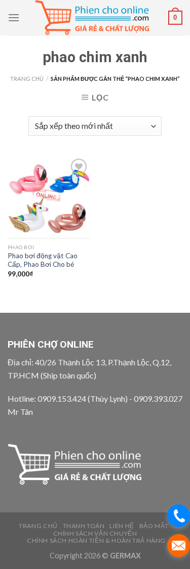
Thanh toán (84, 526)
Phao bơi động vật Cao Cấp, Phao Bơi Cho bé (43, 260)
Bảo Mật (154, 526)
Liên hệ (121, 526)
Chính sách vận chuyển (95, 533)
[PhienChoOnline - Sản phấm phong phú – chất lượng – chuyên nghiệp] (94, 17)
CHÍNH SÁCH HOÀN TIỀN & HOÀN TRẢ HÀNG (96, 540)
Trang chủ (27, 78)
